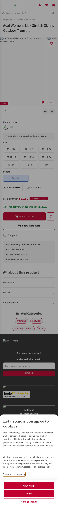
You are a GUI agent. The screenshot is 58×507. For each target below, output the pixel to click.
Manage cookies (29, 501)
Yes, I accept (29, 485)
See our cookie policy (14, 474)
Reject (29, 493)
